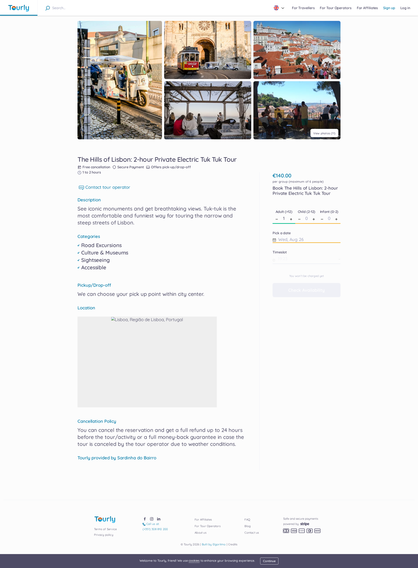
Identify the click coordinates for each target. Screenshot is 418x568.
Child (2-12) (306, 211)
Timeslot (280, 252)
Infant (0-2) (329, 211)
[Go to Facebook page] (145, 518)
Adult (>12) (284, 211)
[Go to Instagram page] (152, 518)
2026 (190, 544)
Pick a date (282, 233)
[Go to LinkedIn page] (159, 518)
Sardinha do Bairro (136, 457)
